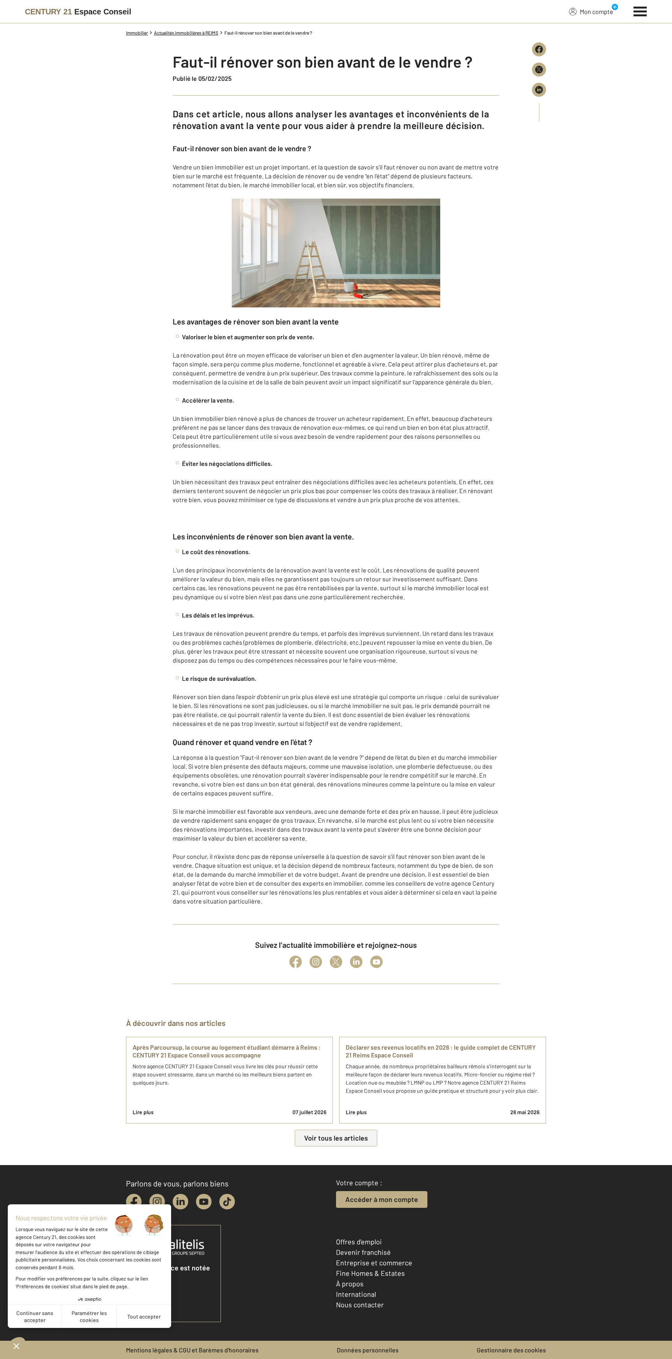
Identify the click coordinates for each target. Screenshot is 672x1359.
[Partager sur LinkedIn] (539, 90)
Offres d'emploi (359, 1241)
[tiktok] (227, 1201)
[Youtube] (376, 962)
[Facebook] (295, 962)
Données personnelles (368, 1350)
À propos (350, 1283)
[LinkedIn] (356, 962)
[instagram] (157, 1201)
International (356, 1294)
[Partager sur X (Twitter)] (539, 70)
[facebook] (134, 1201)
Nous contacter (360, 1304)
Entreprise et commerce (374, 1262)
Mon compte (596, 11)
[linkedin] (180, 1201)
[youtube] (204, 1201)
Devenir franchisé (363, 1252)
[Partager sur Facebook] (539, 49)
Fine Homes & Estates (370, 1273)
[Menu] (640, 10)
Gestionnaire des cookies (511, 1350)
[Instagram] (316, 962)
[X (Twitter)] (336, 962)
